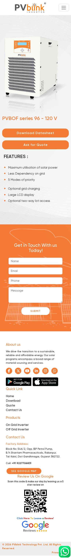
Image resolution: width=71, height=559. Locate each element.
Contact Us (14, 410)
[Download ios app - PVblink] (45, 381)
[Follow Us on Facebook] (9, 371)
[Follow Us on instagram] (45, 371)
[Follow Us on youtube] (27, 371)
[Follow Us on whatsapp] (54, 371)
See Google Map (24, 471)
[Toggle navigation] (64, 7)
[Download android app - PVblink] (19, 381)
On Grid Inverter (17, 425)
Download (13, 400)
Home (10, 396)
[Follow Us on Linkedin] (36, 371)
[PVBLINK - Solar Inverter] (30, 7)
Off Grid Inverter (17, 429)
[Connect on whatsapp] (64, 552)
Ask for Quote (35, 145)
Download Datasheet (35, 133)
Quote (10, 405)
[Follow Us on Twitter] (18, 371)
